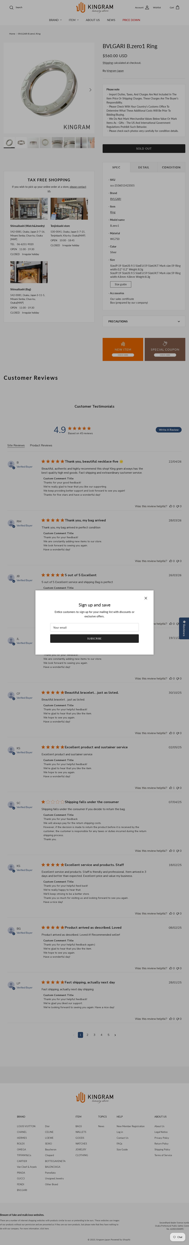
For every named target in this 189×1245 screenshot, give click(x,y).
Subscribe (94, 638)
